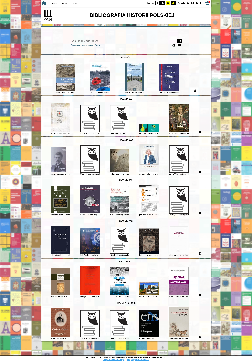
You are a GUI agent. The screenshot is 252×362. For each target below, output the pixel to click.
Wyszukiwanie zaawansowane (82, 45)
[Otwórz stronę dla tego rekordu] (66, 77)
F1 (192, 3)
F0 (188, 3)
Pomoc (74, 3)
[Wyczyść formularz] (174, 45)
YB (168, 3)
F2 (198, 3)
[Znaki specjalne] (179, 45)
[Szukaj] (179, 41)
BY (173, 3)
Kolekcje (98, 45)
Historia (64, 3)
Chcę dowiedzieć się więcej (114, 360)
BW (162, 3)
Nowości (53, 3)
